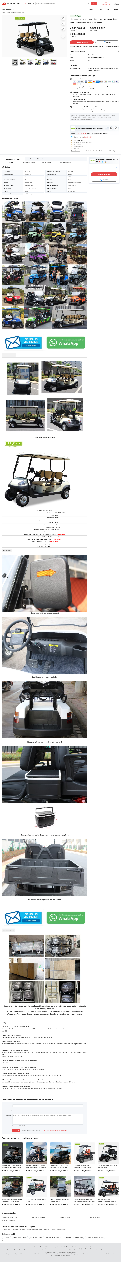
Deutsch (58, 1249)
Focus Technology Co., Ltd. (59, 1252)
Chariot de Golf (20, 12)
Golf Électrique (79, 1237)
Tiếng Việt (101, 1249)
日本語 (80, 1249)
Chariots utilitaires (65, 1217)
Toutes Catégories (9, 9)
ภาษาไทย (90, 1249)
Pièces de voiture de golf (8, 1220)
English (19, 1249)
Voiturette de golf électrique (9, 1217)
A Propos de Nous (28, 1247)
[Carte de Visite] (116, 167)
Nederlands (64, 1249)
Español (25, 1249)
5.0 (97, 162)
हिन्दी (85, 1249)
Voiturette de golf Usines (19, 1237)
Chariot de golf (67, 1237)
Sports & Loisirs (11, 12)
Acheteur (90, 9)
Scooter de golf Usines (36, 1237)
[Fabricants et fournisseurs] (11, 3)
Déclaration (37, 1247)
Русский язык (45, 1249)
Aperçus (95, 1247)
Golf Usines (6, 1237)
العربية (70, 1249)
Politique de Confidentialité (59, 1247)
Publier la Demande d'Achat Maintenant (55, 1130)
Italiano (52, 1249)
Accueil (3, 12)
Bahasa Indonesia (110, 1249)
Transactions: (100, 133)
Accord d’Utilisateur (46, 1247)
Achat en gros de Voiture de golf (95, 1237)
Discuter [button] (108, 42)
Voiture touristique (95, 1217)
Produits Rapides (88, 1247)
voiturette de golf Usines (52, 1237)
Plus (3, 1240)
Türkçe (95, 1249)
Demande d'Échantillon (112, 46)
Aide (100, 9)
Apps (107, 9)
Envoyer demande (82, 42)
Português (31, 1249)
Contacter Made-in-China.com (74, 1247)
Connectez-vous (75, 151)
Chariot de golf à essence (38, 1217)
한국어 (75, 1249)
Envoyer (16, 1130)
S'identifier (116, 4)
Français (38, 1249)
